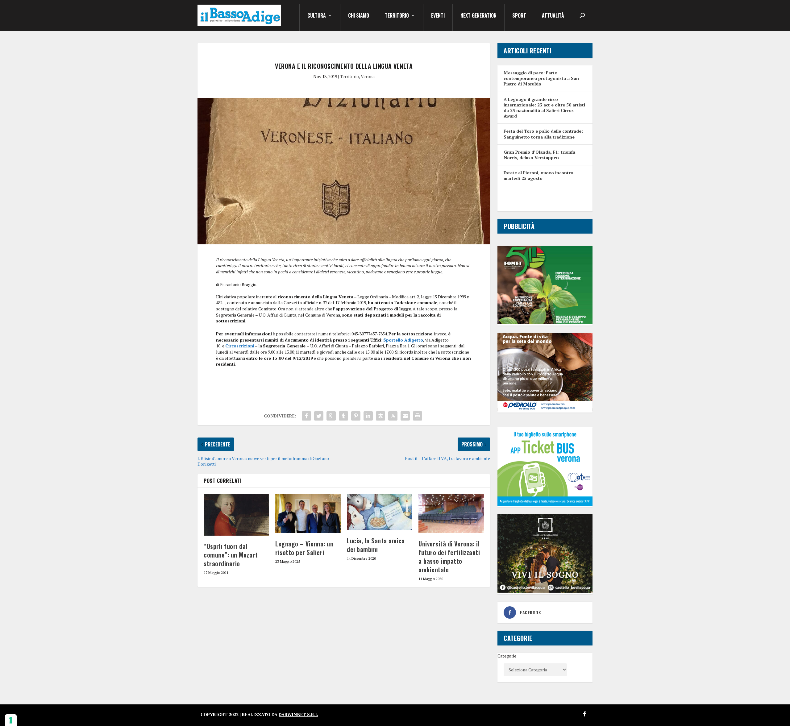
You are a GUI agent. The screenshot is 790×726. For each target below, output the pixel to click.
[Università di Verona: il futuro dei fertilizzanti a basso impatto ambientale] (451, 513)
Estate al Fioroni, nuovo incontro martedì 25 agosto (538, 175)
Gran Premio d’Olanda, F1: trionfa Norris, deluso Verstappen (539, 154)
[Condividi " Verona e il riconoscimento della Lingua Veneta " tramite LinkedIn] (368, 416)
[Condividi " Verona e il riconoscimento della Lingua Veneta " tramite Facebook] (306, 416)
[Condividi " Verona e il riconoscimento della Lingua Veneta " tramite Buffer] (380, 416)
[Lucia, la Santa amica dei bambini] (379, 512)
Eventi (438, 16)
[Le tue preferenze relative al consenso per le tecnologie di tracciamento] (11, 720)
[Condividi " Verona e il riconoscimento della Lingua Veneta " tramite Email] (405, 416)
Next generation (478, 16)
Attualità (553, 16)
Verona (368, 76)
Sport (519, 16)
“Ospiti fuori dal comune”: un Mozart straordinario (231, 554)
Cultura (316, 16)
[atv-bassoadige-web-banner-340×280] (544, 504)
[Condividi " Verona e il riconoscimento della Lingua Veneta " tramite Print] (417, 416)
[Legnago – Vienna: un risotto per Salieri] (308, 513)
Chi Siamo (358, 16)
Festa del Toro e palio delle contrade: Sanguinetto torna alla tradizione (543, 133)
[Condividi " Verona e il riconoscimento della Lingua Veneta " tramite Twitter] (319, 416)
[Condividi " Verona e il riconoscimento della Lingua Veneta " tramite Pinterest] (356, 416)
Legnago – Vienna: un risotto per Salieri (304, 548)
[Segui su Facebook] (584, 714)
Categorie (506, 656)
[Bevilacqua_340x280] (544, 591)
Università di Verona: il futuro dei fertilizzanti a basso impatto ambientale (449, 556)
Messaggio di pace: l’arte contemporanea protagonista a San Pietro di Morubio (541, 78)
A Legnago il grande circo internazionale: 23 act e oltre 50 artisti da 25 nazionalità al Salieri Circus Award (544, 107)
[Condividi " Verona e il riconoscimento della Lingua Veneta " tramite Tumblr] (343, 416)
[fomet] (544, 322)
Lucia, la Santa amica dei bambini (376, 545)
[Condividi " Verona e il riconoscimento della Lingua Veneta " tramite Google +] (331, 416)
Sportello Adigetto (403, 340)
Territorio (397, 16)
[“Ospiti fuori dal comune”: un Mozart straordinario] (236, 515)
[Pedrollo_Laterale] (544, 409)
